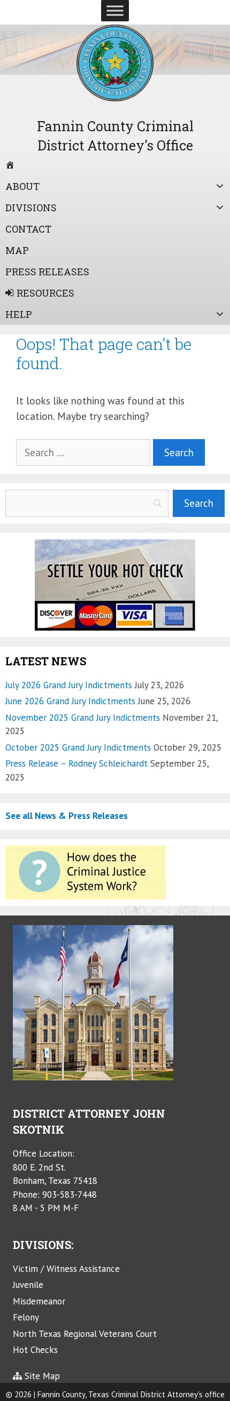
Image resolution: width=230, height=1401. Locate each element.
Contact (28, 228)
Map (17, 250)
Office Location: (43, 1153)
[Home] (115, 165)
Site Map (42, 1376)
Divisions (31, 207)
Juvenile (28, 1285)
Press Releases (47, 271)
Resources (45, 292)
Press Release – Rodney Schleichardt (76, 763)
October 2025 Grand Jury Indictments (78, 747)
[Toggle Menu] (115, 10)
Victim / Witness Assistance (66, 1269)
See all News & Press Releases (66, 816)
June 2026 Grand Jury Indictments (70, 701)
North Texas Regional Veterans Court (85, 1334)
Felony (26, 1317)
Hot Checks (35, 1350)
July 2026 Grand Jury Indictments (68, 685)
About (22, 186)
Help (18, 314)
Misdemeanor (39, 1301)
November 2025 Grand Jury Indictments (82, 717)
